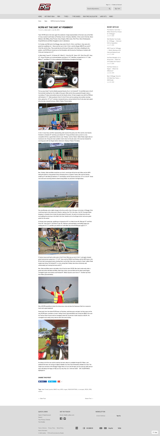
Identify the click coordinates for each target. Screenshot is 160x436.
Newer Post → (89, 398)
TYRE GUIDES (76, 16)
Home (39, 21)
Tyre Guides (41, 422)
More (111, 16)
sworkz (40, 391)
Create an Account (117, 4)
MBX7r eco (57, 389)
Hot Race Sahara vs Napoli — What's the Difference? (112, 69)
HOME (40, 16)
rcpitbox (44, 433)
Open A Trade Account (44, 415)
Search (40, 417)
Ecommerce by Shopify (58, 433)
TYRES (66, 16)
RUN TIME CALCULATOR (90, 16)
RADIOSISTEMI (72, 389)
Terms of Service (42, 428)
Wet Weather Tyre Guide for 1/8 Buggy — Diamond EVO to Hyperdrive (114, 41)
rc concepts (81, 389)
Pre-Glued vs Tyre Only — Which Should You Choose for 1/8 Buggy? (114, 32)
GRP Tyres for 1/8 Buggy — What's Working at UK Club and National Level (114, 50)
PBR (58, 16)
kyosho (51, 389)
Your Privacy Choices (44, 419)
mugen (65, 389)
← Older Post (42, 398)
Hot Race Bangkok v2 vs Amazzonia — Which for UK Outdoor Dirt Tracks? (114, 59)
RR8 (90, 389)
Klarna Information (42, 430)
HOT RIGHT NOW (49, 16)
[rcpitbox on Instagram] (65, 419)
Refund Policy (60, 428)
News (46, 21)
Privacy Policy (51, 428)
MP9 (61, 389)
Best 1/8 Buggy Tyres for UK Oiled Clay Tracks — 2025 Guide (114, 78)
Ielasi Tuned (45, 389)
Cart (118, 8)
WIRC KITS (103, 16)
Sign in (108, 4)
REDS (86, 389)
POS (49, 433)
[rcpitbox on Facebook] (61, 419)
